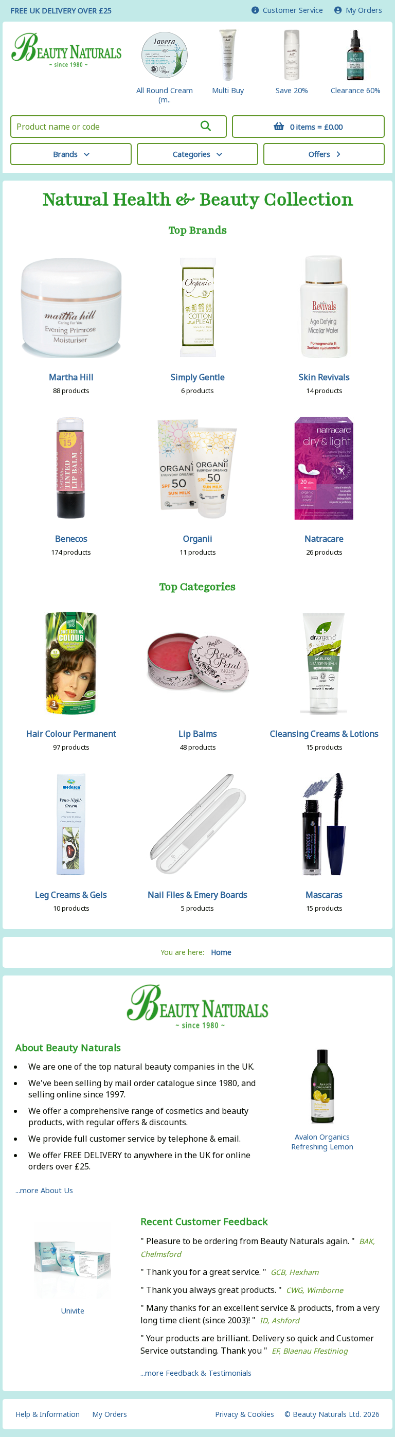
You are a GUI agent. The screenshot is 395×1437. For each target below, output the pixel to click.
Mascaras (324, 894)
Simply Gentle (198, 377)
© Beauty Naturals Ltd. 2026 (332, 1414)
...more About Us (44, 1190)
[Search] (205, 126)
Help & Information (47, 1414)
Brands (65, 154)
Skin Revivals (324, 377)
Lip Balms (197, 733)
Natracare (324, 538)
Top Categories (197, 587)
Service (293, 10)
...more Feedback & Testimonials (196, 1373)
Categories (191, 154)
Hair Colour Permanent (71, 733)
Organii (197, 538)
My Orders (362, 10)
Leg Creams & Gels (71, 894)
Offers (319, 154)
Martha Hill (71, 377)
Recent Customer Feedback (204, 1221)
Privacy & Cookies (244, 1414)
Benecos (71, 538)
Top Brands (198, 230)
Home (221, 952)
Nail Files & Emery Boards (197, 894)
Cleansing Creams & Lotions (324, 733)
